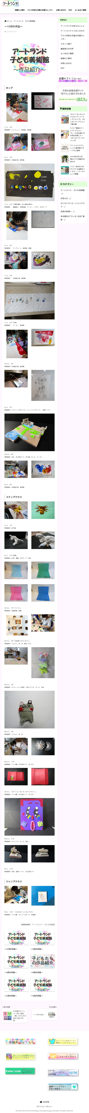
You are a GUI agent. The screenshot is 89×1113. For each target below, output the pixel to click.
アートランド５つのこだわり (73, 31)
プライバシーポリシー (44, 1106)
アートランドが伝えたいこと (73, 26)
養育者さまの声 (67, 48)
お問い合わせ (61, 10)
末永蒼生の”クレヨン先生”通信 (72, 218)
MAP (70, 10)
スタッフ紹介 (66, 44)
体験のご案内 (20, 10)
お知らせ (66, 198)
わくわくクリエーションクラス (73, 205)
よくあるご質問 (80, 10)
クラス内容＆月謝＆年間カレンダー (40, 10)
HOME (45, 1102)
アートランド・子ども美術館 (43, 924)
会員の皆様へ (67, 211)
